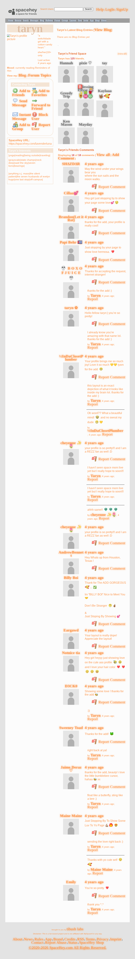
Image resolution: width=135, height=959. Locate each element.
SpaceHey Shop (91, 942)
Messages (34, 20)
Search (88, 9)
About (103, 20)
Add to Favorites (40, 93)
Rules (38, 939)
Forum (57, 20)
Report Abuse (55, 942)
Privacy (102, 939)
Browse (18, 20)
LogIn (110, 9)
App (92, 20)
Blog (42, 20)
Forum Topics (39, 75)
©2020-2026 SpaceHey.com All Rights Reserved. (68, 947)
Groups (65, 20)
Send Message (19, 103)
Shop (97, 20)
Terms (90, 939)
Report (92, 299)
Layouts (73, 20)
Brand (58, 939)
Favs (80, 20)
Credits (70, 939)
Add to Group (21, 127)
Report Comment (111, 187)
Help (100, 9)
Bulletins (49, 20)
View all (103, 154)
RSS (80, 939)
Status (73, 942)
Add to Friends (21, 93)
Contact (37, 942)
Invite (85, 20)
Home (10, 20)
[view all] (122, 54)
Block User (39, 116)
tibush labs (75, 929)
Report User (40, 127)
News (28, 939)
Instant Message (21, 116)
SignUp (122, 9)
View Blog (102, 29)
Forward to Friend (40, 107)
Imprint (115, 939)
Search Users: (47, 9)
